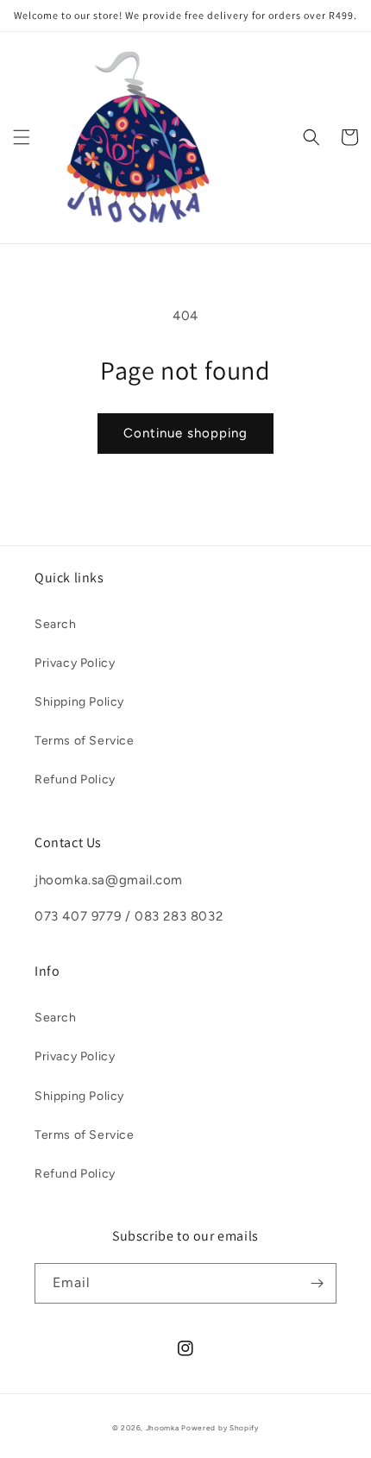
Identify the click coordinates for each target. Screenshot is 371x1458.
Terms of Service (85, 740)
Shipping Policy (79, 701)
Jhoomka (162, 1427)
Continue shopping (185, 433)
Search (56, 624)
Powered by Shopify (220, 1427)
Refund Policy (75, 779)
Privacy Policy (75, 663)
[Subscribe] (317, 1283)
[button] (22, 137)
